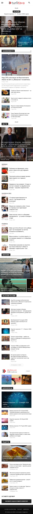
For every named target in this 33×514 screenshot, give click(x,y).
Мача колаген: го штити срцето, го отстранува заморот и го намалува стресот (20, 238)
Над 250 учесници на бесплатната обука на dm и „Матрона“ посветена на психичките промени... (21, 302)
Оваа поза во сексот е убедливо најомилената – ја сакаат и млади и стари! (20, 216)
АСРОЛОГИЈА (7, 388)
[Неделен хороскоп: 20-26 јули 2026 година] (5, 420)
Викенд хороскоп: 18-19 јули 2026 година (20, 426)
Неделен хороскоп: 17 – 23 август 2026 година (16, 14)
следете (28, 371)
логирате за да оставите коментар (16, 501)
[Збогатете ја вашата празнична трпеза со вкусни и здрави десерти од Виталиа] (5, 474)
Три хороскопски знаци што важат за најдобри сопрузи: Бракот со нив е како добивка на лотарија (20, 434)
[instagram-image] (7, 380)
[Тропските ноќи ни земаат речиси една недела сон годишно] (5, 178)
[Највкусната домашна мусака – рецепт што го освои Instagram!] (5, 481)
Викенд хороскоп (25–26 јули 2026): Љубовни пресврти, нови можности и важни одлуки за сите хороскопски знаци (20, 412)
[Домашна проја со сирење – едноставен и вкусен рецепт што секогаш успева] (16, 453)
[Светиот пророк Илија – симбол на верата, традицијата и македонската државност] (6, 338)
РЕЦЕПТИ (6, 442)
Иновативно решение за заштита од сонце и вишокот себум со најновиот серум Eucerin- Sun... (19, 246)
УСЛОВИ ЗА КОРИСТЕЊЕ (10, 509)
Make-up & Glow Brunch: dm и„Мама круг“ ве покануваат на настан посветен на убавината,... (20, 229)
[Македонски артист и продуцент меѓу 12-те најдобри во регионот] (13, 285)
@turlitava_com (12, 370)
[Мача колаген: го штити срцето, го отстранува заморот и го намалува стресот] (5, 239)
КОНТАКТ (19, 509)
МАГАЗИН (6, 255)
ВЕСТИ (5, 124)
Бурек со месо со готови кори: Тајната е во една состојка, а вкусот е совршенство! (20, 488)
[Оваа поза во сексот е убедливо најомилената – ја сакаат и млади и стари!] (5, 217)
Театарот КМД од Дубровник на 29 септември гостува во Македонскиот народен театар (20, 347)
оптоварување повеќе (16, 365)
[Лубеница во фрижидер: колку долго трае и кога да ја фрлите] (5, 171)
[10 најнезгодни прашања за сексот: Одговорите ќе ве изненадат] (5, 200)
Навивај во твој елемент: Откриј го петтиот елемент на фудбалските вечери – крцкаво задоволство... (20, 185)
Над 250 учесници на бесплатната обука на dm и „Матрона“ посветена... (16, 79)
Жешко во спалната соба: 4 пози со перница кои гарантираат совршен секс (19, 207)
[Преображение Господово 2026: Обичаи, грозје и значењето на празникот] (6, 322)
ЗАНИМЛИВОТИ (8, 51)
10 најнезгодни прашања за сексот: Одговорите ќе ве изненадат (18, 199)
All (30, 51)
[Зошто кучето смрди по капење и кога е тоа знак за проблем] (6, 100)
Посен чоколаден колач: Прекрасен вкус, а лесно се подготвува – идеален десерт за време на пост (20, 466)
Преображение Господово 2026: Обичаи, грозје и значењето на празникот (19, 321)
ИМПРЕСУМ (26, 509)
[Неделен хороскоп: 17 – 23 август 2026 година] (6, 331)
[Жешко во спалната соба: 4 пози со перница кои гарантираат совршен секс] (5, 208)
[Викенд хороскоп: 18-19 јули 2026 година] (5, 427)
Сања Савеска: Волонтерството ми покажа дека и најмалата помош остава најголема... (20, 115)
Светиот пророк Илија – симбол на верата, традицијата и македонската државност (20, 338)
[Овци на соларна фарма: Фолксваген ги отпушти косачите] (6, 108)
